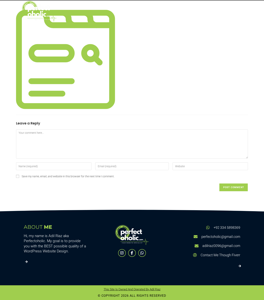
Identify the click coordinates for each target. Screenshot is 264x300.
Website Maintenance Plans (190, 11)
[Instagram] (122, 253)
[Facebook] (132, 253)
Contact (229, 11)
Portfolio (149, 11)
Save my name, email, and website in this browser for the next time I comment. (68, 176)
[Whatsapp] (142, 253)
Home (125, 11)
